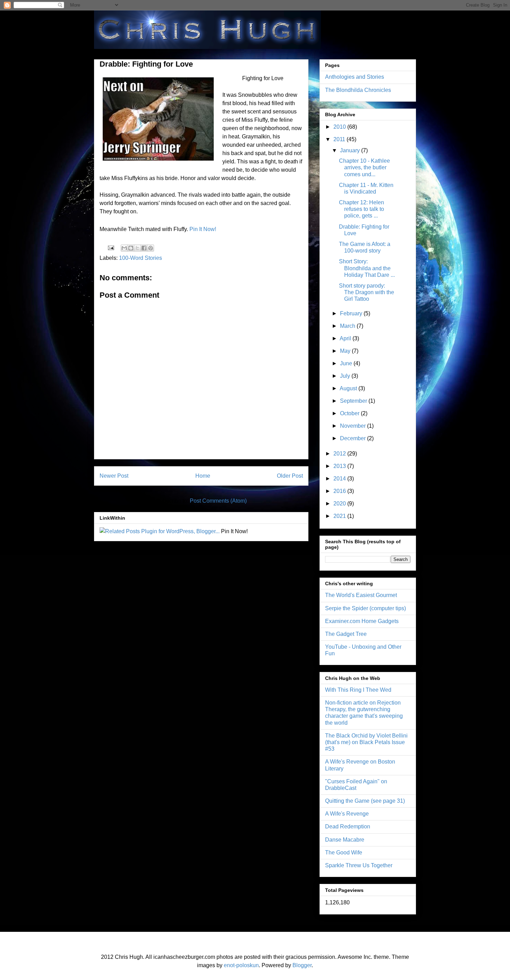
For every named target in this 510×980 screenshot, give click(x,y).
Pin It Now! (202, 229)
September (354, 401)
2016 (340, 491)
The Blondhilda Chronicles (358, 90)
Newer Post (114, 476)
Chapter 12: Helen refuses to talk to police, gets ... (361, 209)
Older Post (290, 476)
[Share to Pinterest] (150, 248)
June (347, 363)
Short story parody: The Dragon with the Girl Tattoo (366, 292)
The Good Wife (343, 852)
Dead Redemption (347, 826)
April (346, 338)
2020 (340, 503)
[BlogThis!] (130, 248)
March (348, 326)
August (349, 388)
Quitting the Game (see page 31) (365, 801)
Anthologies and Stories (354, 77)
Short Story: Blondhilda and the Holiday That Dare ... (367, 268)
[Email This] (124, 248)
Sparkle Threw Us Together (358, 865)
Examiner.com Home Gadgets (362, 621)
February (352, 313)
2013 (340, 466)
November (353, 426)
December (353, 438)
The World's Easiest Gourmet (361, 595)
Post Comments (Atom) (218, 501)
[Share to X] (137, 248)
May (346, 351)
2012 (340, 454)
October (350, 413)
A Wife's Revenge (347, 814)
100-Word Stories (140, 258)
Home (202, 476)
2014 (340, 479)
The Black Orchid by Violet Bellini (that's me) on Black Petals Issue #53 (366, 742)
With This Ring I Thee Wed (358, 690)
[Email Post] (110, 247)
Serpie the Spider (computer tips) (365, 608)
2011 (340, 139)
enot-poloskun (241, 965)
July (345, 376)
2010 (340, 127)
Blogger (302, 965)
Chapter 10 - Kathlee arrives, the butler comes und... (364, 167)
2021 (340, 516)
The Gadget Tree (346, 634)
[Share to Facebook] (144, 248)
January (350, 150)
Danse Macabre (344, 840)
